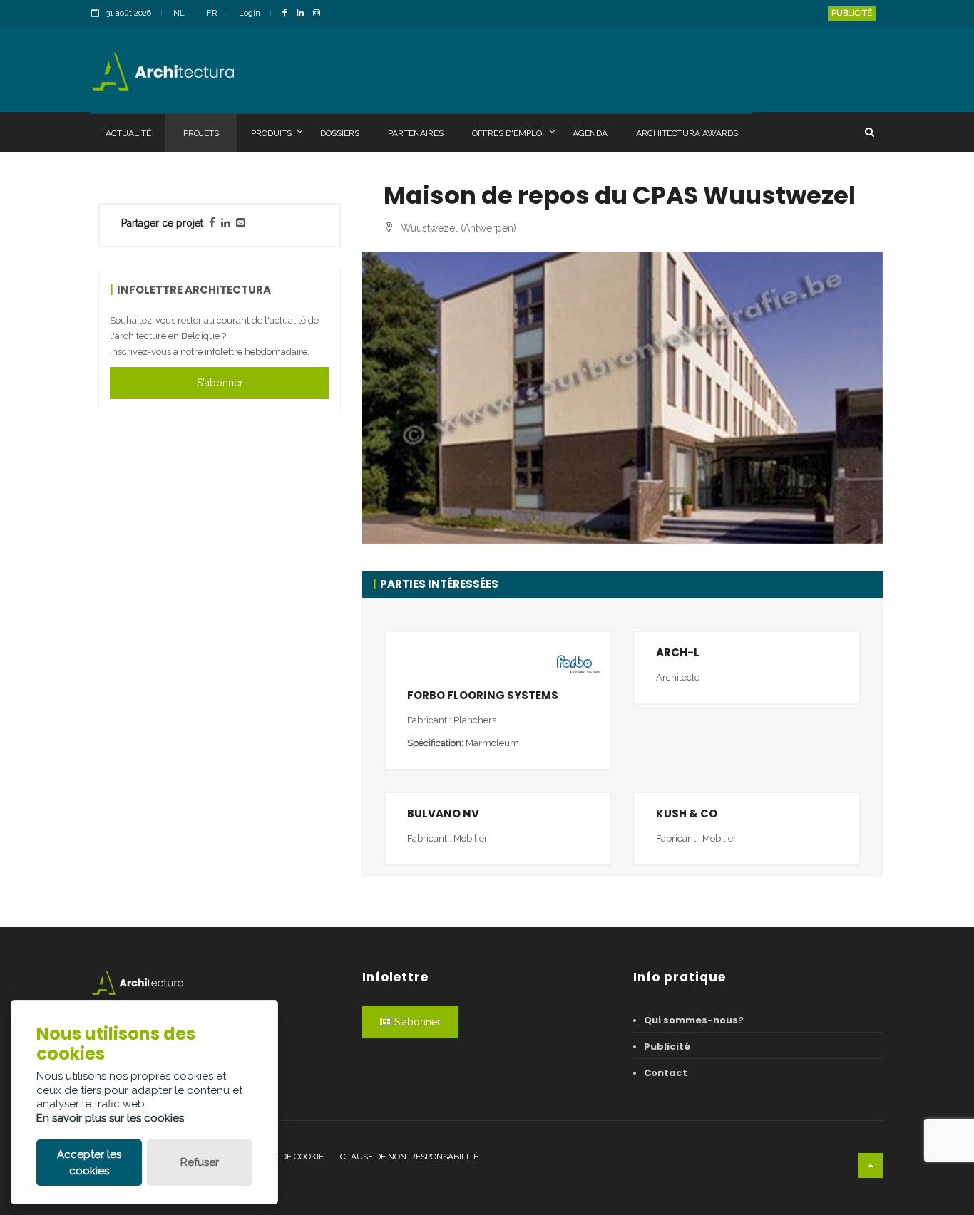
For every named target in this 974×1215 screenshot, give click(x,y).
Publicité (851, 13)
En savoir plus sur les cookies (110, 1118)
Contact (665, 1073)
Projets (201, 133)
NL (179, 13)
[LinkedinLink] (304, 14)
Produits (271, 133)
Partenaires (416, 133)
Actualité (128, 133)
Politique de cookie (280, 1157)
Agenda (590, 133)
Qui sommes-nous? (694, 1020)
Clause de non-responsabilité (409, 1157)
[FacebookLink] (288, 14)
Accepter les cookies (89, 1162)
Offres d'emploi (508, 133)
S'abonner (220, 382)
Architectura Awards (687, 133)
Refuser (199, 1162)
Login (249, 13)
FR (212, 13)
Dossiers (339, 133)
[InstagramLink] (320, 14)
